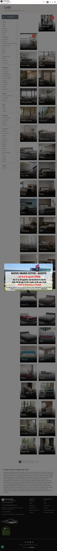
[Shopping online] (48, 2)
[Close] (52, 262)
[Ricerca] (52, 2)
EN (44, 1)
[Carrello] (50, 1)
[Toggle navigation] (55, 2)
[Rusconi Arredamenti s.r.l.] (21, 2)
